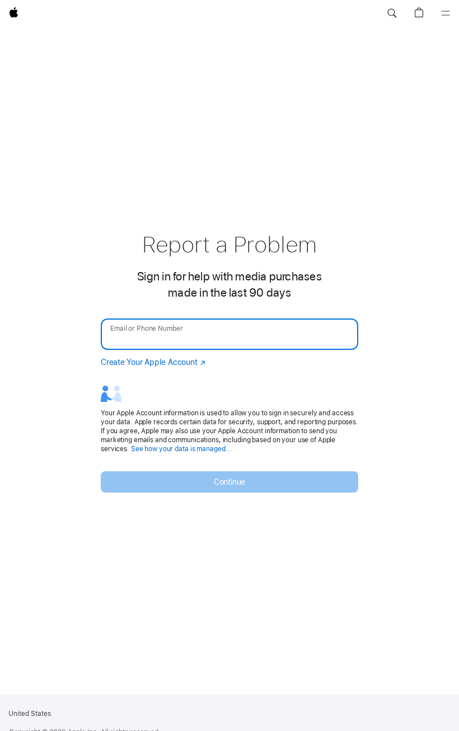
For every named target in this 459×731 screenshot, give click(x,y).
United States (29, 714)
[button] (391, 13)
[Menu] (445, 13)
